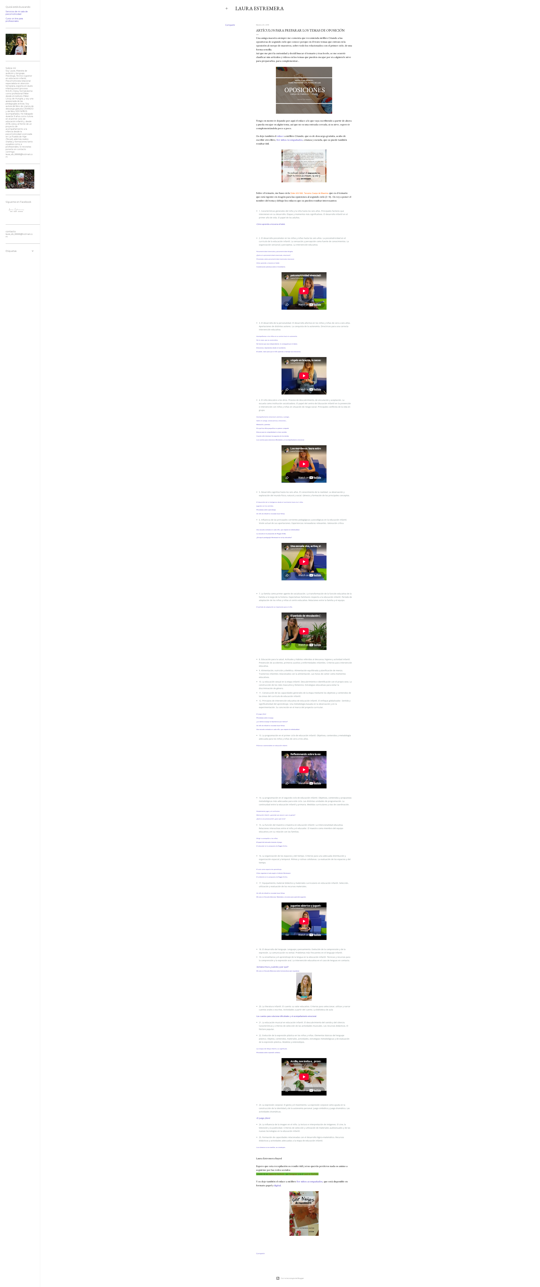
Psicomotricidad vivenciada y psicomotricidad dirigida (274, 251)
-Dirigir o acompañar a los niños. (267, 838)
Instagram (293, 1174)
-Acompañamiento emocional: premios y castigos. (273, 417)
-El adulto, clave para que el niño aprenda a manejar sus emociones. (278, 351)
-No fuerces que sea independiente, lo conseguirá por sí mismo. (277, 344)
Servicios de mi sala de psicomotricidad (17, 12)
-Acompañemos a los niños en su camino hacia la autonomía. (276, 336)
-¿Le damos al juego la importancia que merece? (272, 721)
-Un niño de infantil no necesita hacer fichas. (270, 513)
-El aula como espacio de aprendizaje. (269, 869)
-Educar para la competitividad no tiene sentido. (271, 432)
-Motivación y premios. (263, 424)
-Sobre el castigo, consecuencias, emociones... (271, 421)
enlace (280, 136)
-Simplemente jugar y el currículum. (268, 811)
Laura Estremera (259, 8)
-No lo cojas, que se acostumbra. (267, 340)
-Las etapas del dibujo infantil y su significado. (271, 1049)
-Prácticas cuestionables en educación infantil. (272, 745)
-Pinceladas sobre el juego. (265, 718)
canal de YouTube (311, 1174)
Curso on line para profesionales (14, 19)
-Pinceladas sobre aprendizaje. (266, 510)
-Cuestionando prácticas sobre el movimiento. (271, 267)
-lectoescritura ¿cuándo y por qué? (272, 967)
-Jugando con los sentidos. (265, 506)
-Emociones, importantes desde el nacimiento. (271, 348)
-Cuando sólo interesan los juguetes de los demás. (272, 436)
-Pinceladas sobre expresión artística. (268, 1052)
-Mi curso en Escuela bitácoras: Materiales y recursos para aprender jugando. (281, 897)
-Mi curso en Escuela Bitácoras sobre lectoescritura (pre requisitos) (277, 971)
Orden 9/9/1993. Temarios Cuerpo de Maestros (309, 193)
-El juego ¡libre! (261, 714)
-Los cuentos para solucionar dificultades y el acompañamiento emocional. (280, 440)
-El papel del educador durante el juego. (269, 842)
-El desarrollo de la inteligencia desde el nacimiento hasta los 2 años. (279, 502)
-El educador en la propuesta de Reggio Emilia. (272, 846)
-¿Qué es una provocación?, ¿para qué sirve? (270, 819)
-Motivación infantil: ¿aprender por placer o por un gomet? (275, 815)
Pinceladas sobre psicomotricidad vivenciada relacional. (275, 259)
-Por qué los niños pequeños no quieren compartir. (272, 428)
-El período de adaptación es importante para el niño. (274, 607)
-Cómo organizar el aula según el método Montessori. (273, 873)
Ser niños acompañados (310, 1181)
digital (277, 1185)
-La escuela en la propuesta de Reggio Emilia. (271, 533)
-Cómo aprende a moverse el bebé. (270, 224)
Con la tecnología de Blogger (292, 1278)
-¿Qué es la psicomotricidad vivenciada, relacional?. (273, 255)
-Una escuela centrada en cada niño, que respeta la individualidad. (278, 729)
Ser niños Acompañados (289, 139)
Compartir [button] (230, 25)
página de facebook (276, 1174)
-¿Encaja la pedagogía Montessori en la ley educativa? (274, 537)
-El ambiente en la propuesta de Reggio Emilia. (272, 877)
